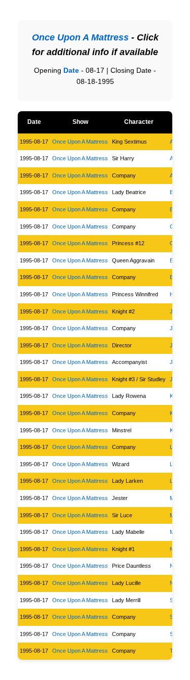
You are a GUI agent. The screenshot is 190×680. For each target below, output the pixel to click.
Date (71, 70)
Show (80, 121)
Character (139, 121)
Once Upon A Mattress (80, 142)
